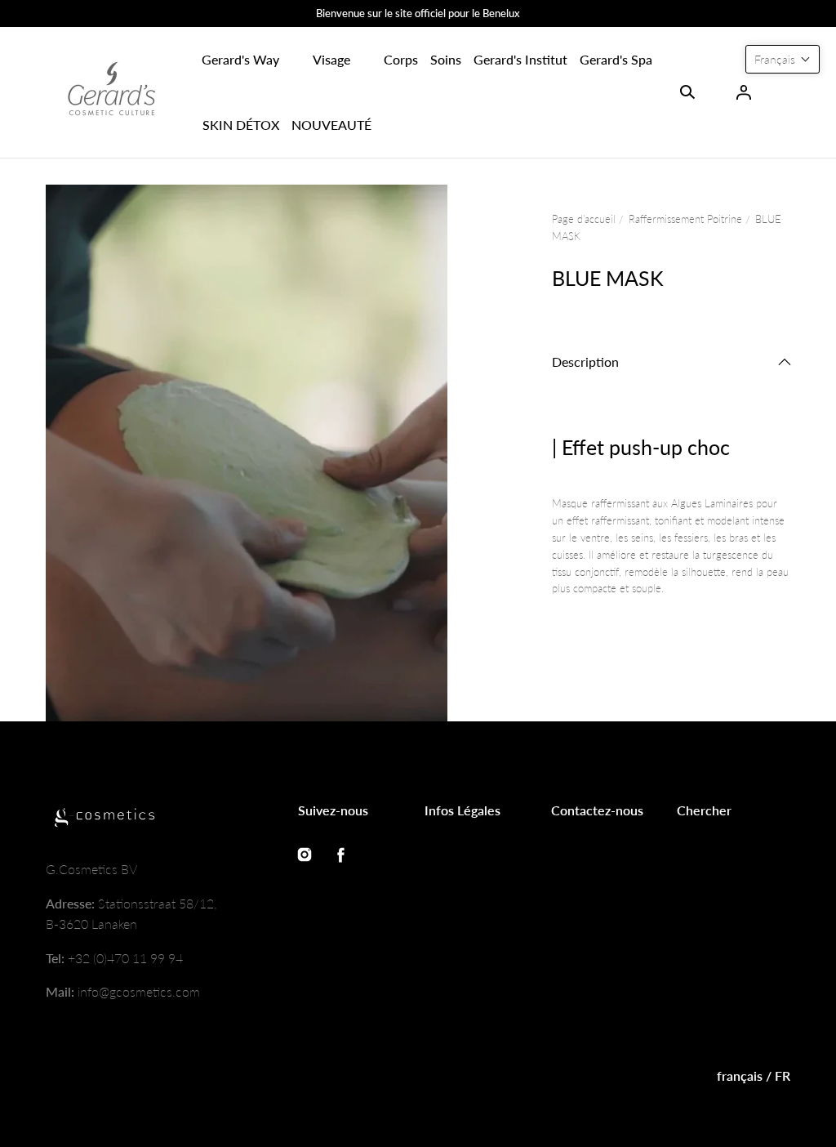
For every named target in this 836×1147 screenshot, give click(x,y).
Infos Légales (462, 810)
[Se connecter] (744, 92)
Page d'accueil (584, 218)
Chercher (704, 810)
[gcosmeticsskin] (111, 92)
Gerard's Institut (520, 59)
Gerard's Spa (616, 59)
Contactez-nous (597, 810)
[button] (240, 59)
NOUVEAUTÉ (331, 124)
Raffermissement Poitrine (685, 218)
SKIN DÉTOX (240, 124)
